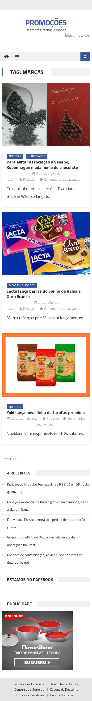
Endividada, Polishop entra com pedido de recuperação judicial (46, 523)
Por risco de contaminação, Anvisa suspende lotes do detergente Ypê (45, 558)
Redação (29, 179)
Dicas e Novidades (22, 285)
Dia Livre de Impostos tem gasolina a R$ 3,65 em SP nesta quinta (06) (48, 488)
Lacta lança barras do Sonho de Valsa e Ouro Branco (44, 294)
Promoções (46, 22)
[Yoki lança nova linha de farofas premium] (46, 364)
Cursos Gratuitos (61, 695)
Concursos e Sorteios (29, 689)
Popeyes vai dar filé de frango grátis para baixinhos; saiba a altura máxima (47, 505)
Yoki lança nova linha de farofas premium (46, 412)
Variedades (37, 156)
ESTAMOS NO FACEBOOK (30, 579)
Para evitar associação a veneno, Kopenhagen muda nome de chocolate (42, 165)
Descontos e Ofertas (64, 684)
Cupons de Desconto (64, 689)
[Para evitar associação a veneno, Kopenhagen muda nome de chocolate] (46, 114)
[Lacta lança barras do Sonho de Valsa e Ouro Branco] (46, 243)
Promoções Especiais (29, 684)
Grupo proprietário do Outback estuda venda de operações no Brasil (41, 541)
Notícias (15, 156)
